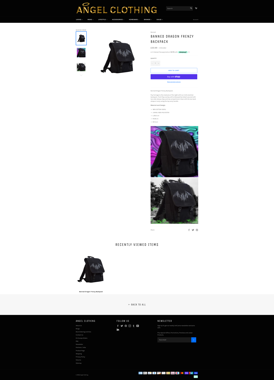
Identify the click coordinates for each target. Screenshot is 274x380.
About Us (79, 325)
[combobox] (179, 8)
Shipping (79, 354)
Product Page (80, 351)
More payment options (174, 82)
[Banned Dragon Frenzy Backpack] (91, 270)
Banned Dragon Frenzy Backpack (91, 292)
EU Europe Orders (81, 338)
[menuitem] (79, 19)
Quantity (154, 58)
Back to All (138, 304)
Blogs (78, 329)
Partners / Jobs (81, 347)
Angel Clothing (84, 375)
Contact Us (79, 335)
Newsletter (79, 344)
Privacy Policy (80, 357)
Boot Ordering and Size (83, 332)
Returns (78, 360)
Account (195, 19)
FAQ (77, 341)
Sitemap (78, 363)
